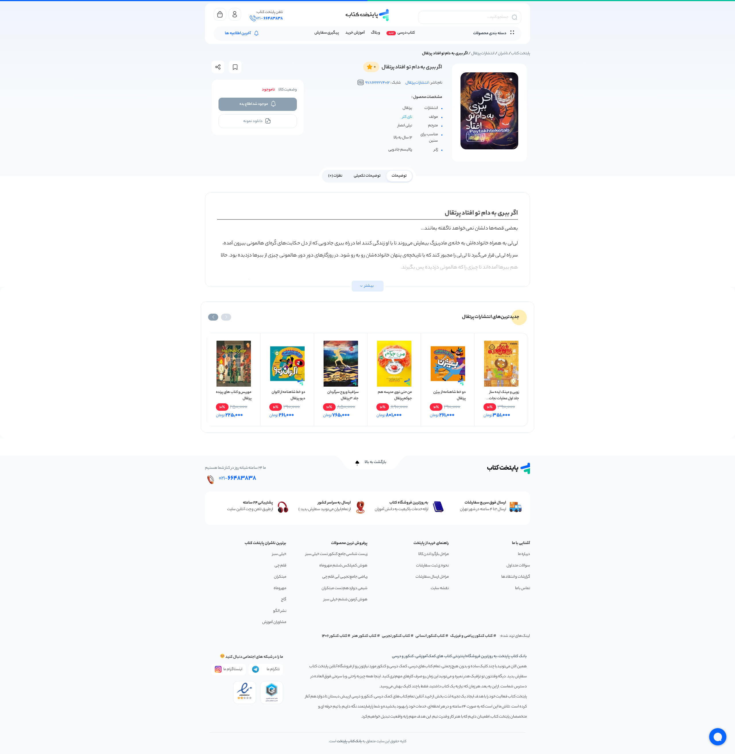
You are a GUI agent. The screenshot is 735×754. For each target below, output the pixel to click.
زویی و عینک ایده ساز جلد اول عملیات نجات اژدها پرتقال (504, 398)
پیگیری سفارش (326, 33)
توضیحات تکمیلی (367, 176)
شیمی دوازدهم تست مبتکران (345, 588)
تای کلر (407, 117)
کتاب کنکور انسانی (430, 636)
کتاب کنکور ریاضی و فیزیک (471, 636)
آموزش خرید (355, 33)
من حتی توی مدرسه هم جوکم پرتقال (395, 395)
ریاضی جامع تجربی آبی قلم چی (345, 577)
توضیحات (399, 176)
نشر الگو (279, 611)
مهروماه (280, 588)
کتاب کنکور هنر (364, 636)
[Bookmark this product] (235, 67)
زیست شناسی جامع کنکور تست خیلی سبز (336, 554)
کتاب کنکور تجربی (396, 636)
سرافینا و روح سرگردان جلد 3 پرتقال (343, 395)
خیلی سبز (279, 554)
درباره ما (524, 554)
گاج (283, 599)
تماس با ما (522, 588)
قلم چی (280, 565)
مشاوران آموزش (274, 622)
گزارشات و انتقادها (515, 577)
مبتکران (280, 577)
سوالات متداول (518, 565)
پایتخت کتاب (520, 53)
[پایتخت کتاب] (367, 15)
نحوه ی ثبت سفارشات (432, 565)
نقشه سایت (440, 588)
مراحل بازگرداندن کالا (433, 554)
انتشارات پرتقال (483, 53)
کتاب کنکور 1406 (334, 636)
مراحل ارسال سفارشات (432, 577)
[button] (226, 317)
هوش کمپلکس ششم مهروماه (343, 565)
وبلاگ (375, 33)
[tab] (399, 175)
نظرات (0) (335, 176)
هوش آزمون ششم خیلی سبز (346, 599)
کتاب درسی (406, 33)
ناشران (503, 53)
